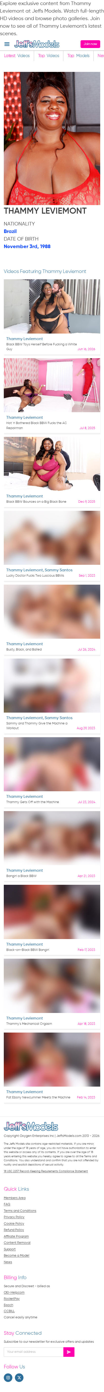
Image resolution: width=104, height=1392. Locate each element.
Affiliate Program (16, 1236)
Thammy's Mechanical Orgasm (29, 1024)
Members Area (14, 1198)
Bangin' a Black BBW (21, 876)
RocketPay (12, 1299)
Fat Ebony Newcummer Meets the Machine (38, 1097)
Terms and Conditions (20, 1211)
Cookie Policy (14, 1223)
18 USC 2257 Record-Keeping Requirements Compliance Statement (46, 1171)
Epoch (8, 1305)
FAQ (7, 1204)
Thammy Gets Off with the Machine (32, 802)
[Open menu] (7, 44)
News (8, 1262)
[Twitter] (19, 1377)
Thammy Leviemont (24, 339)
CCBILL (9, 1311)
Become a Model (16, 1255)
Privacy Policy (14, 1217)
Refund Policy (14, 1230)
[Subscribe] (68, 1352)
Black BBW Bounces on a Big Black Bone (36, 501)
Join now (90, 44)
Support (10, 1249)
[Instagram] (8, 1377)
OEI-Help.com (14, 1292)
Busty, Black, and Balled (24, 649)
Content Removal (17, 1242)
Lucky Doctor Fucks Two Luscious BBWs (35, 575)
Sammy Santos (58, 570)
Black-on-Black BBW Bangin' (27, 950)
